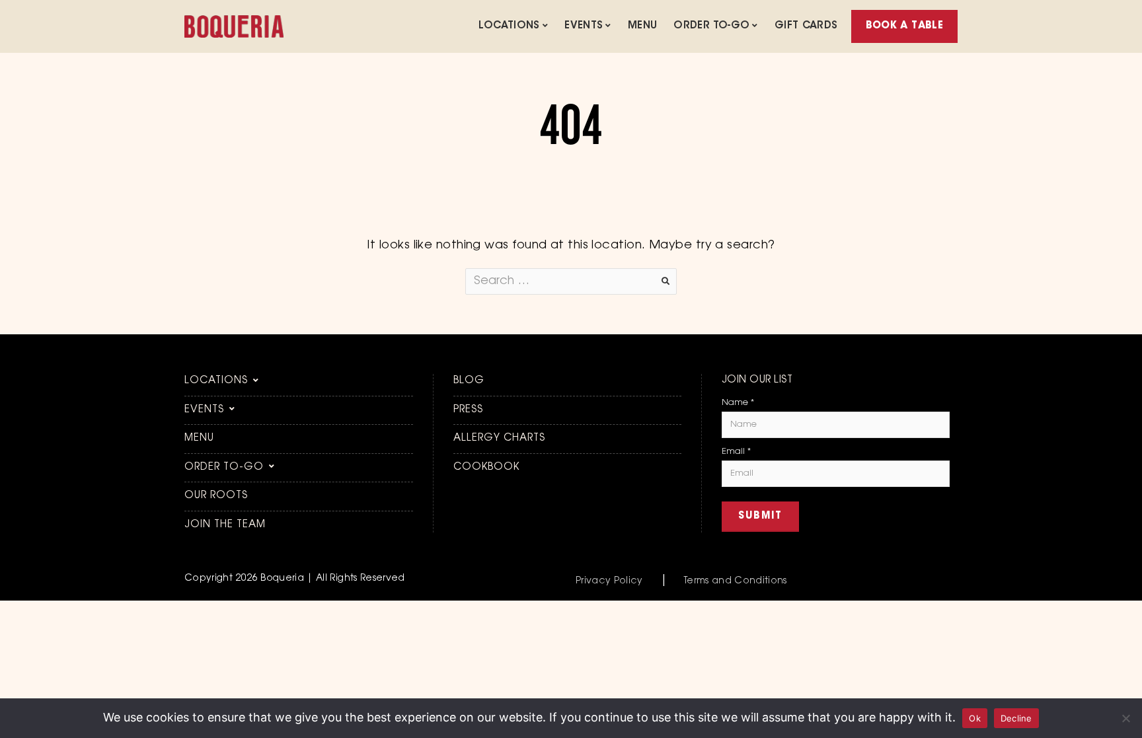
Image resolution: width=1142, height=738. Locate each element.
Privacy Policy (609, 581)
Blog (468, 381)
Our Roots (216, 496)
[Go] (665, 281)
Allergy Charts (499, 438)
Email (736, 451)
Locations (508, 26)
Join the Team (225, 525)
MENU (643, 26)
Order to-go (711, 26)
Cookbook (486, 467)
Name (738, 402)
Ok (975, 718)
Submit (760, 516)
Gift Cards (806, 26)
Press (468, 410)
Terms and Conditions (735, 581)
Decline (1016, 718)
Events (583, 26)
